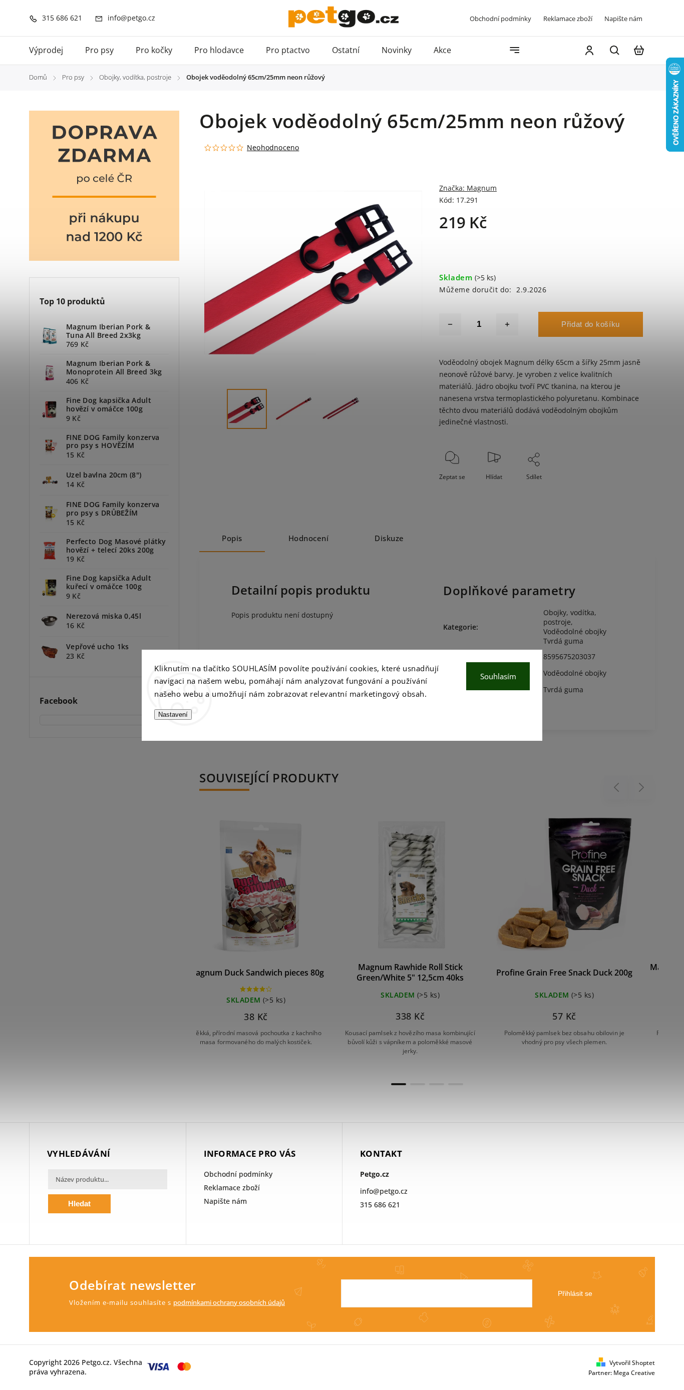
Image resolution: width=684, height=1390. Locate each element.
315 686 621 (380, 1204)
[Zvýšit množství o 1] (507, 324)
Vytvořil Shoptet (632, 1362)
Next (641, 787)
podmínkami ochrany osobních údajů (229, 1302)
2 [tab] (417, 1084)
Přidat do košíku (590, 324)
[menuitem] (51, 51)
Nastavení (173, 714)
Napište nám (623, 18)
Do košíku (249, 888)
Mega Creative (634, 1372)
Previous (617, 787)
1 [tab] (398, 1084)
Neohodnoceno (273, 147)
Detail (297, 888)
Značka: (468, 188)
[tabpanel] (273, 937)
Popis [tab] (232, 538)
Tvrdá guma (563, 689)
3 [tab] (436, 1084)
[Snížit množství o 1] (450, 324)
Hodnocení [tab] (308, 538)
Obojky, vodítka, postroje (569, 617)
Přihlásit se (575, 1293)
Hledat (79, 1203)
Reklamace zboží (567, 18)
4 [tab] (455, 1084)
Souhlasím (498, 676)
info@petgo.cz (384, 1191)
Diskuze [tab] (389, 538)
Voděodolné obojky (574, 673)
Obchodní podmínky (500, 18)
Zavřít (612, 490)
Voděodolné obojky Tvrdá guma (574, 636)
